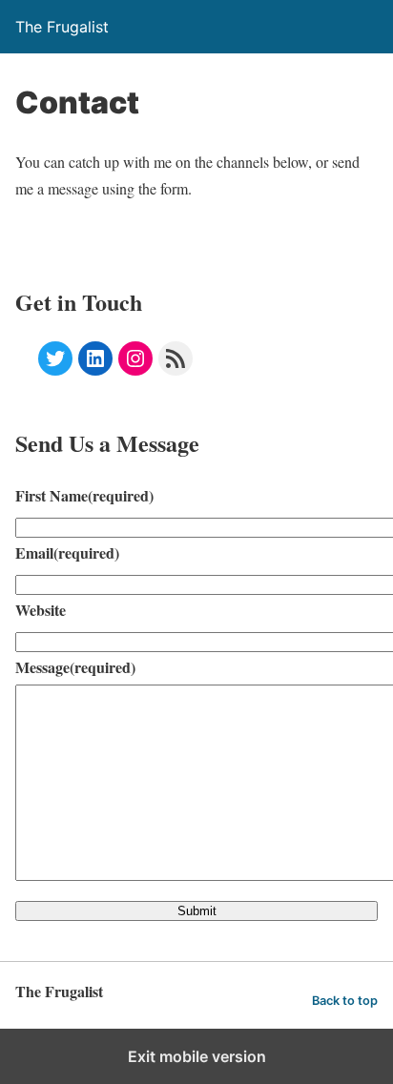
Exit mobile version (197, 1056)
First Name (84, 495)
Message (75, 667)
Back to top (345, 1000)
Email (67, 552)
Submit (197, 911)
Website (40, 610)
